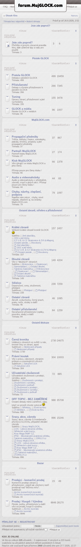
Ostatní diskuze (40, 322)
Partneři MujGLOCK (24, 151)
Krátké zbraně (20, 227)
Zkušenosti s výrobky (24, 383)
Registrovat (27, 522)
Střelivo (16, 282)
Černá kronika (20, 339)
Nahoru (74, 16)
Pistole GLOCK (40, 58)
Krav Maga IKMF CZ (24, 433)
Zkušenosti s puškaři (24, 385)
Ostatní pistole (21, 243)
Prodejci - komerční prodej (28, 480)
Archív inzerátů (31, 509)
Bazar (40, 463)
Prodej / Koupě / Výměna (27, 501)
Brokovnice (27, 264)
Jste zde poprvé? (40, 25)
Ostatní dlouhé (38, 266)
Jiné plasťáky (28, 235)
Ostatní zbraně (20, 297)
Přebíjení (28, 290)
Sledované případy (33, 347)
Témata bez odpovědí (14, 21)
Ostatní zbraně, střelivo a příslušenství (40, 210)
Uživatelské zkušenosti (26, 372)
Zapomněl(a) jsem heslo (67, 526)
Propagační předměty (25, 136)
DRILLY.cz (41, 438)
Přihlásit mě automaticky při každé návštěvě (23, 529)
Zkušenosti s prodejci (32, 380)
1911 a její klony (21, 238)
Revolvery (36, 243)
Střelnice (26, 407)
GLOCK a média (21, 108)
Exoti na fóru (40, 407)
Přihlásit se (72, 7)
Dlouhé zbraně (20, 259)
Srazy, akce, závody (24, 416)
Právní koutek (20, 356)
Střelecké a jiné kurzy (24, 431)
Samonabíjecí (20, 266)
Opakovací (42, 264)
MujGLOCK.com (41, 120)
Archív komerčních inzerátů (27, 492)
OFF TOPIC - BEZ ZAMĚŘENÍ (29, 399)
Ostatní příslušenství (24, 309)
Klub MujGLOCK (22, 160)
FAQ (5, 7)
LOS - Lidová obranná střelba (28, 429)
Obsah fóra (11, 15)
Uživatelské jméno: (11, 526)
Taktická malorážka (23, 269)
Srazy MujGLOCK (31, 426)
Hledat (13, 7)
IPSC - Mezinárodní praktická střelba (31, 436)
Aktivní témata (33, 21)
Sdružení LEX (30, 363)
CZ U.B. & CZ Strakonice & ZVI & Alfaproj (33, 240)
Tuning (16, 96)
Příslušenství (20, 84)
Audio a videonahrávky (26, 177)
